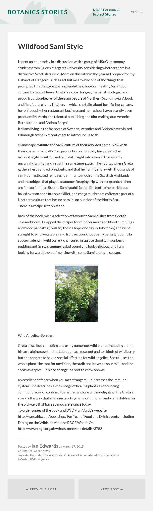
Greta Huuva (78, 455)
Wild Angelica (40, 459)
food (63, 455)
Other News (42, 450)
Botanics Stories (38, 12)
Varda (23, 459)
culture (31, 455)
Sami (115, 455)
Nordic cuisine (99, 455)
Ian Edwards (44, 446)
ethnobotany (48, 455)
